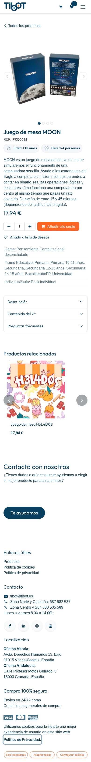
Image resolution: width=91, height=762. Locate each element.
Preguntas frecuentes (25, 326)
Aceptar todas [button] (42, 754)
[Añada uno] (29, 226)
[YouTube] (50, 625)
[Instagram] (37, 625)
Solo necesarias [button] (16, 754)
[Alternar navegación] (83, 7)
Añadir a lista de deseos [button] (29, 237)
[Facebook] (9, 625)
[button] (8, 76)
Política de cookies (19, 567)
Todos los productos (24, 26)
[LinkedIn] (23, 625)
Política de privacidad (21, 573)
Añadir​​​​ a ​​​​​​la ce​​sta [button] (61, 226)
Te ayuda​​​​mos (24, 513)
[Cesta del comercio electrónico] (60, 6)
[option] (46, 400)
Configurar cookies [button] (72, 754)
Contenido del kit (21, 313)
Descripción (17, 301)
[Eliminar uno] (9, 226)
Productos (12, 562)
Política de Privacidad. (22, 739)
